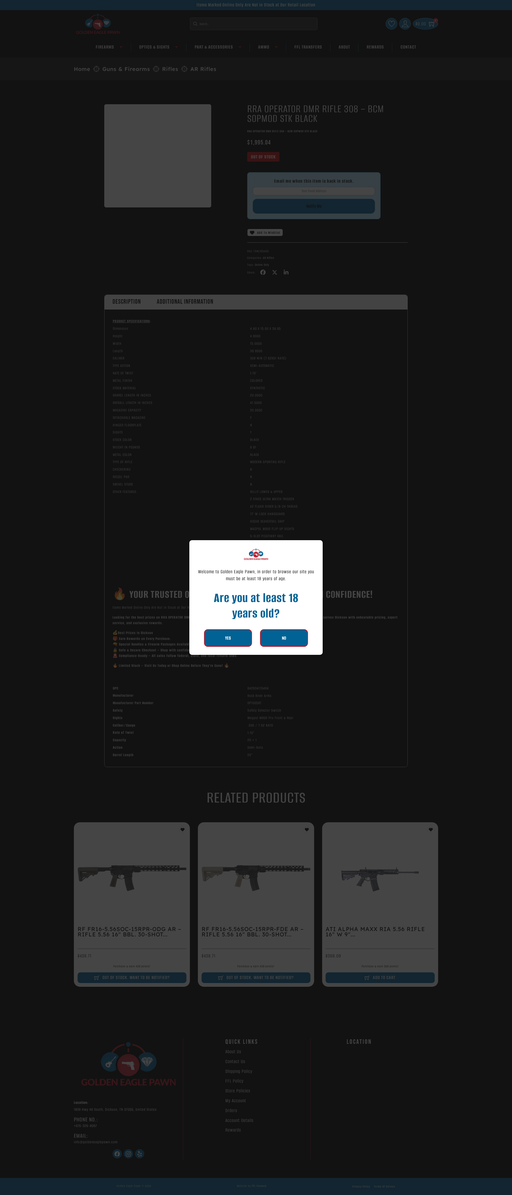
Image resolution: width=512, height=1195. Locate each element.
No (284, 638)
